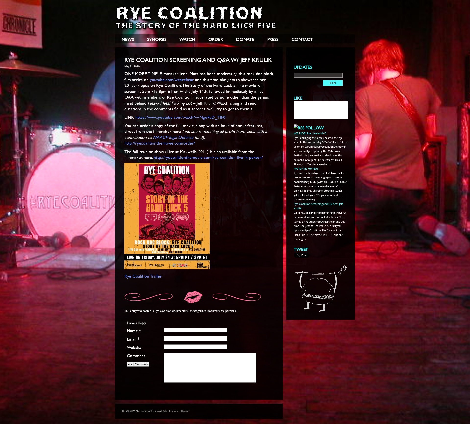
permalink (231, 310)
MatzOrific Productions (147, 411)
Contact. (185, 411)
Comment (136, 355)
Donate (245, 39)
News (128, 39)
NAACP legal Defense (174, 137)
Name (134, 330)
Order (215, 39)
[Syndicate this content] (299, 127)
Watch (187, 39)
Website (134, 347)
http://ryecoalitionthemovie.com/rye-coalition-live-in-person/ (208, 157)
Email (133, 339)
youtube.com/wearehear (172, 79)
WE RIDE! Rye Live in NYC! (310, 133)
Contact (302, 39)
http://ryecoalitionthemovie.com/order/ (159, 143)
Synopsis (156, 39)
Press (272, 39)
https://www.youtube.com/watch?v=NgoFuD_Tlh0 (180, 117)
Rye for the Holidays (306, 168)
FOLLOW (315, 127)
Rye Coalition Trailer (143, 276)
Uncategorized (197, 310)
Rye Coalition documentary (171, 310)
